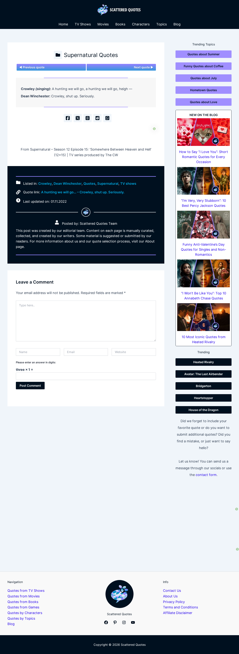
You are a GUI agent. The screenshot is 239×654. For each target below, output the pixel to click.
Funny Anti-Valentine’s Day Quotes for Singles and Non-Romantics (203, 249)
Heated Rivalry (203, 362)
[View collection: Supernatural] (58, 55)
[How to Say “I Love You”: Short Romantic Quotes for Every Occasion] (203, 132)
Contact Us (172, 591)
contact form (206, 475)
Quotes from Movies (23, 596)
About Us (170, 596)
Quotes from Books (22, 602)
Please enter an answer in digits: (36, 362)
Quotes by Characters (24, 613)
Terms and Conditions (180, 607)
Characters (141, 24)
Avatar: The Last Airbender (203, 374)
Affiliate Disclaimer (177, 613)
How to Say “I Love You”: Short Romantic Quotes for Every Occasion (203, 157)
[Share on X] (78, 118)
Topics (161, 24)
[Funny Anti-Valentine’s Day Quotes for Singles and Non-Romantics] (203, 225)
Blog (177, 24)
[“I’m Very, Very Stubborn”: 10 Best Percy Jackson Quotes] (203, 181)
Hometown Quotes (203, 90)
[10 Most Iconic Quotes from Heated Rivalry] (203, 317)
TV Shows (83, 24)
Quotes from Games (23, 607)
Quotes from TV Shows (25, 591)
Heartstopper (203, 398)
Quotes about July (203, 78)
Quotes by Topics (21, 618)
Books (120, 24)
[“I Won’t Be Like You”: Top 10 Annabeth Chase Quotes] (203, 273)
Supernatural (107, 184)
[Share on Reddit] (97, 118)
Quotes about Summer (203, 54)
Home (63, 24)
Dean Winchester (68, 184)
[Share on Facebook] (68, 118)
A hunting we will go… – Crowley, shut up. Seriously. (82, 192)
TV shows (128, 184)
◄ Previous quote (31, 67)
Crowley (45, 184)
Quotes (89, 184)
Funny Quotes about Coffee (203, 66)
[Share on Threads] (87, 118)
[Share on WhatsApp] (107, 118)
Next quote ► (143, 67)
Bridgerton (203, 386)
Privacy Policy (174, 602)
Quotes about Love (203, 102)
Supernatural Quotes (91, 55)
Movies (103, 24)
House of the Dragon (203, 410)
